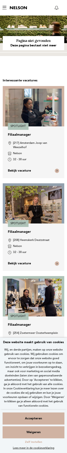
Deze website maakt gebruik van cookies (33, 342)
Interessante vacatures (20, 80)
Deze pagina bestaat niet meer (33, 45)
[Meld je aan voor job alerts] (56, 8)
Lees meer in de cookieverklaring (33, 448)
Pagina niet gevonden (33, 41)
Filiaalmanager (19, 135)
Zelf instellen (33, 442)
